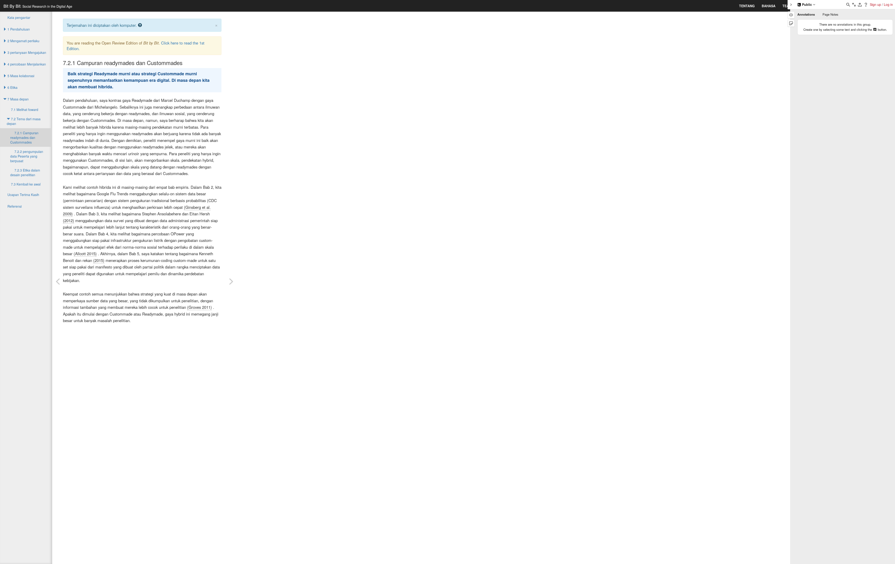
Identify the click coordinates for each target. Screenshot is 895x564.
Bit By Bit (37, 6)
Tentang (747, 5)
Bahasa (768, 5)
